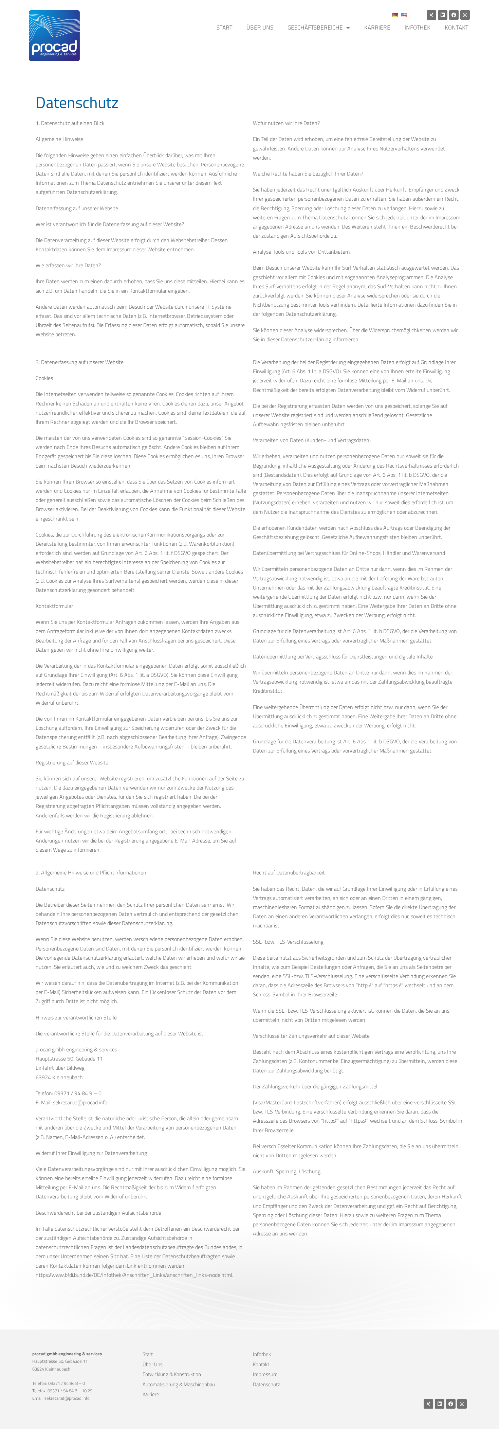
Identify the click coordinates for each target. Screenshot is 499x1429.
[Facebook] (454, 15)
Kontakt (456, 27)
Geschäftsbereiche (315, 27)
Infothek (417, 27)
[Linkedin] (442, 15)
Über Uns (259, 27)
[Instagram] (465, 15)
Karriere (377, 27)
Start (224, 27)
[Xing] (431, 15)
